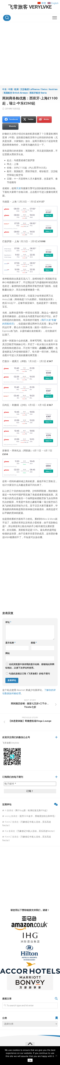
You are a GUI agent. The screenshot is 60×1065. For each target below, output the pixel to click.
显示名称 (10, 642)
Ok (30, 1060)
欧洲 (16, 89)
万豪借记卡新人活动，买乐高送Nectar (35, 831)
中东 (4, 89)
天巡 (18, 188)
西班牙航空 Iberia (38, 93)
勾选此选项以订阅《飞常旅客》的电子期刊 (29, 673)
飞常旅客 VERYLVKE (30, 7)
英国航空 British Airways (16, 93)
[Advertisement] (30, 54)
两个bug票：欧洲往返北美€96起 (31, 810)
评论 (8, 622)
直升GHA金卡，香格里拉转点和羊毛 (37, 816)
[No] (56, 1055)
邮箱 (34, 642)
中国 (10, 89)
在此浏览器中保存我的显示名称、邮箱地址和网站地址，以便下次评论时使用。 (29, 666)
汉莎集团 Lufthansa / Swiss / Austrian (39, 89)
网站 (7, 653)
